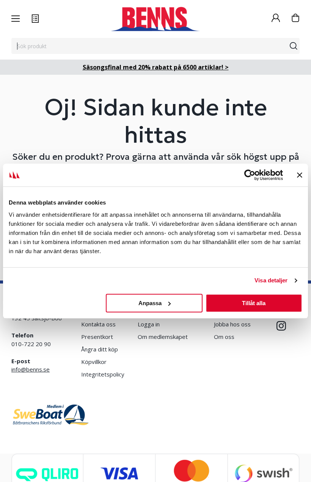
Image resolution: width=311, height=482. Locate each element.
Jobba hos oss (232, 324)
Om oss (224, 336)
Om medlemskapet (163, 336)
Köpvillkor (94, 361)
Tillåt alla (253, 303)
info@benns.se (30, 369)
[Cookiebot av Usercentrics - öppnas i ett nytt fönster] (250, 175)
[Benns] (155, 19)
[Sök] (294, 46)
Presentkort (97, 336)
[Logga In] (276, 19)
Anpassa (150, 303)
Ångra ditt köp (99, 349)
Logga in (149, 324)
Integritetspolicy (102, 374)
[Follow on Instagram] (281, 326)
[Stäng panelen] (299, 175)
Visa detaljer (270, 280)
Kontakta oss (98, 324)
